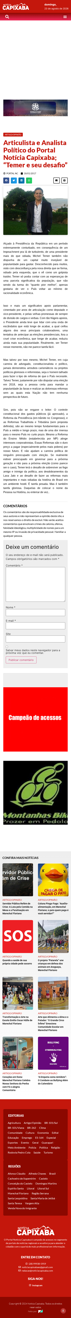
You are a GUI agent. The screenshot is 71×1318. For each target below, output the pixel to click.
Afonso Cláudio (16, 1173)
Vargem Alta (32, 1203)
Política (43, 1147)
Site (8, 634)
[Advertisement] (35, 57)
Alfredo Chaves (37, 1173)
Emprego (27, 1137)
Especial (51, 1137)
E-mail (11, 620)
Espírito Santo (16, 1188)
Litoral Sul (43, 1188)
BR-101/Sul (51, 1122)
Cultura (30, 1132)
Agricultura (14, 1122)
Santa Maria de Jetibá (43, 1198)
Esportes (13, 1142)
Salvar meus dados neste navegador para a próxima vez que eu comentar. (33, 651)
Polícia (32, 1147)
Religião (55, 1147)
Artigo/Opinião (32, 1122)
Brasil (52, 1173)
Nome (10, 607)
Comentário (14, 565)
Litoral (30, 1188)
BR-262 (31, 1127)
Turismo (48, 1152)
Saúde (37, 1152)
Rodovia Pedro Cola (19, 1152)
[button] (65, 16)
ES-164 (39, 1137)
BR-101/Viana (16, 1127)
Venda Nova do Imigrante (22, 1208)
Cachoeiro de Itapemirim (22, 1178)
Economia (43, 1132)
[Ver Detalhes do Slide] (35, 108)
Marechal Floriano (18, 1193)
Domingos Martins (46, 1183)
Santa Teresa (15, 1203)
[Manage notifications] (63, 1310)
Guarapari (47, 1142)
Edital (55, 1132)
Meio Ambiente (16, 1147)
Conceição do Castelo (20, 1183)
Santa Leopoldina (17, 1198)
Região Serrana (40, 1193)
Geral (35, 1142)
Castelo (43, 1178)
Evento (25, 1142)
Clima (42, 1127)
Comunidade (15, 1132)
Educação (13, 1137)
